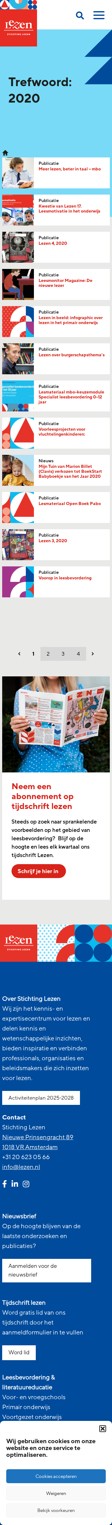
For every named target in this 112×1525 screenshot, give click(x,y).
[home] (18, 23)
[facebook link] (4, 1185)
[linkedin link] (15, 1185)
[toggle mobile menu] (98, 17)
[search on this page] (80, 16)
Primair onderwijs (26, 1407)
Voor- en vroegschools (34, 1397)
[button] (103, 1429)
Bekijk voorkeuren (56, 1510)
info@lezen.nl (21, 1167)
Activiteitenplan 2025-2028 (41, 1097)
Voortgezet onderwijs (32, 1417)
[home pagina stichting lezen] (5, 152)
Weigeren (56, 1493)
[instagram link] (26, 1185)
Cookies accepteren (56, 1476)
